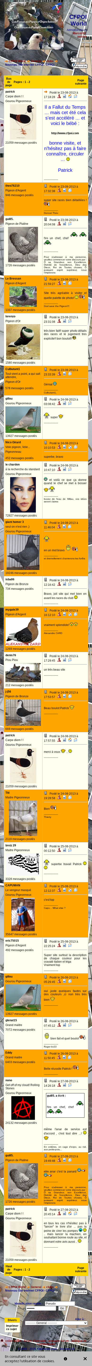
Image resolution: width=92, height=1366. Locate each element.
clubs (50, 61)
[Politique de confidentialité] (65, 1359)
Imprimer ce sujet (12, 1327)
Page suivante (81, 82)
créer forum (13, 1341)
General (36, 61)
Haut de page (8, 1270)
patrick (82, 36)
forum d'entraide (35, 1341)
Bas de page (8, 82)
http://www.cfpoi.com (65, 133)
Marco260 (79, 33)
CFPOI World (17, 61)
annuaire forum (58, 1341)
